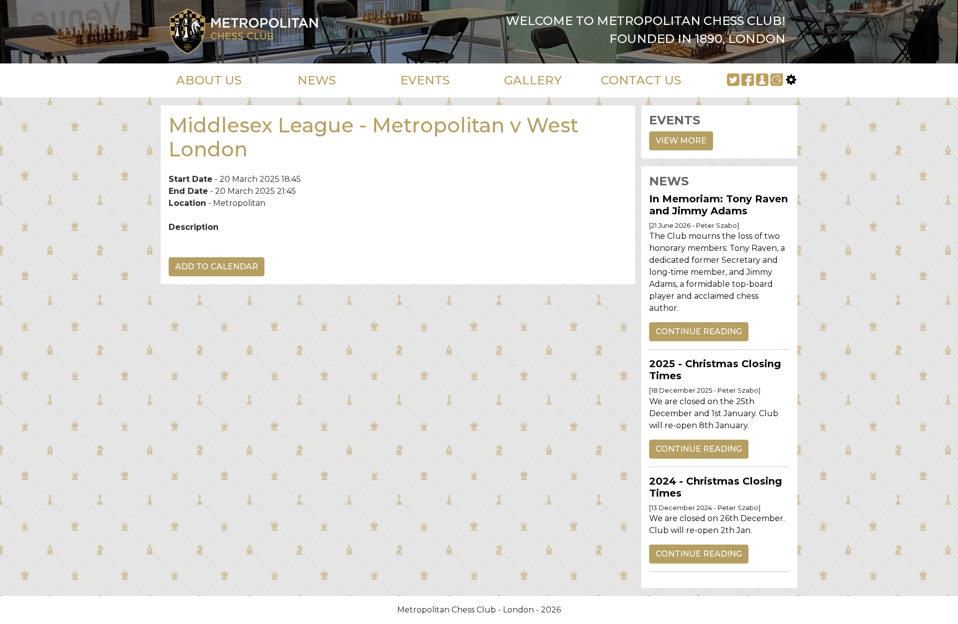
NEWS (316, 80)
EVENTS (425, 80)
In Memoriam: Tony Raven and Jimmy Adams (718, 205)
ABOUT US (208, 80)
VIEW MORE (681, 140)
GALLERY (533, 80)
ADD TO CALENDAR (216, 266)
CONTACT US (641, 80)
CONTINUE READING (699, 331)
